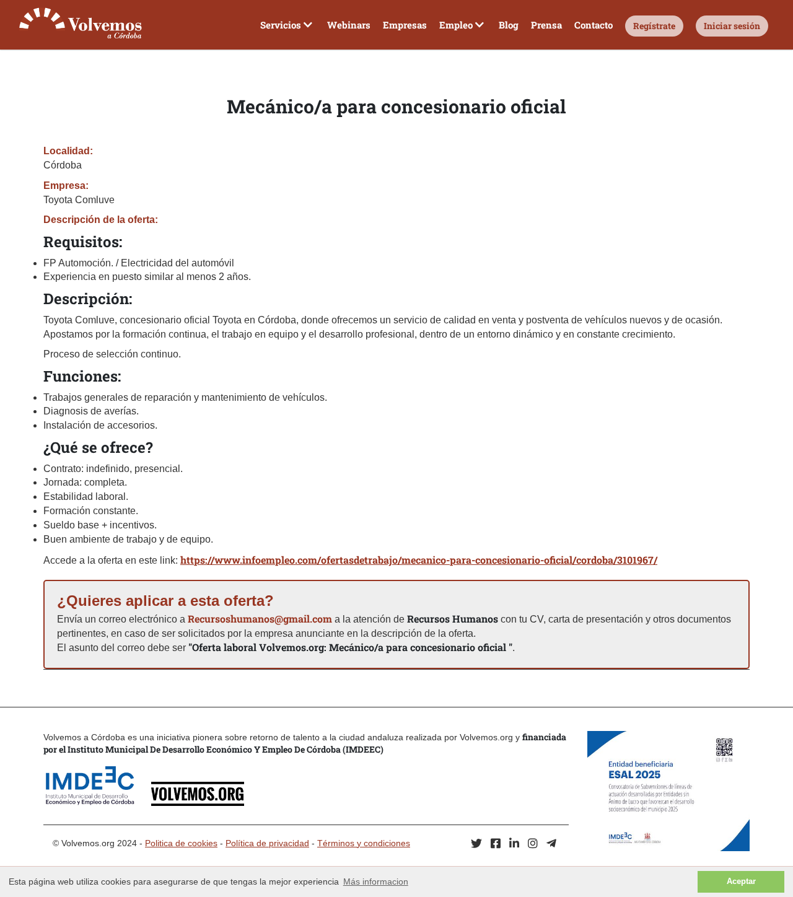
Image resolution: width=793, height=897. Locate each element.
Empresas (405, 25)
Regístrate (654, 26)
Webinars (348, 25)
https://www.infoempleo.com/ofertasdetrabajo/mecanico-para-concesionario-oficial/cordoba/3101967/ (418, 559)
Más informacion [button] (375, 881)
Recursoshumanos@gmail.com (260, 618)
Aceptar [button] (741, 881)
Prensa (546, 25)
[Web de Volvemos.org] (197, 802)
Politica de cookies (181, 843)
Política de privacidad (267, 843)
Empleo (456, 25)
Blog (509, 25)
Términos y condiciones (363, 843)
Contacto (593, 25)
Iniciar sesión (732, 26)
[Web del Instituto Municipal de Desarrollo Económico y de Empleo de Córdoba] (96, 802)
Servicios (280, 25)
